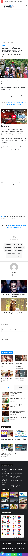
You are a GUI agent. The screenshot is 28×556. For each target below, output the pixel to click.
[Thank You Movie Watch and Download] (7, 373)
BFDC (20, 244)
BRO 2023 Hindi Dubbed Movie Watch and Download (20, 365)
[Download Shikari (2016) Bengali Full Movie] (5, 407)
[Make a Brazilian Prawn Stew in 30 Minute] (14, 506)
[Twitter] (15, 275)
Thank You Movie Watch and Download (7, 379)
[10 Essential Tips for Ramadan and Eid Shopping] (5, 494)
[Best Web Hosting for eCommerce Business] (21, 433)
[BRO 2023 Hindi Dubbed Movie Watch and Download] (21, 358)
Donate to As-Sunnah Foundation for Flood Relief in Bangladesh (6, 453)
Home (3, 42)
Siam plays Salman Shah (14, 256)
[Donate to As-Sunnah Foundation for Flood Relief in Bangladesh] (7, 447)
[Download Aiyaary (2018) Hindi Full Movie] (5, 400)
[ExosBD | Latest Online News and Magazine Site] (9, 6)
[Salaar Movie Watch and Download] (7, 358)
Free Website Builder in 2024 (20, 452)
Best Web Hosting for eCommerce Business (20, 438)
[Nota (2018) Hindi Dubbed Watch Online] (5, 394)
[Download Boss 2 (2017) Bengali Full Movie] (5, 419)
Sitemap (14, 550)
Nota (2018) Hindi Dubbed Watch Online (16, 393)
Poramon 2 (9, 250)
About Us (4, 548)
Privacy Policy (17, 548)
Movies (11, 42)
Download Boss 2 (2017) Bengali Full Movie (18, 418)
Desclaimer (23, 548)
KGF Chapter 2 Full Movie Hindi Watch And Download (17, 412)
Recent (21, 387)
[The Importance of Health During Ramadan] (7, 433)
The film (3, 216)
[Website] (11, 275)
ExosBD (4, 54)
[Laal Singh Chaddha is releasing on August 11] (21, 373)
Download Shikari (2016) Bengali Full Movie (18, 405)
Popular (7, 387)
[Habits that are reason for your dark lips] (23, 506)
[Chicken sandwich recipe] (23, 500)
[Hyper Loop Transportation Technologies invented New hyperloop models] (5, 506)
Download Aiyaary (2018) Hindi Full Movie (17, 399)
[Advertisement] (14, 24)
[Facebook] (13, 275)
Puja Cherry (19, 250)
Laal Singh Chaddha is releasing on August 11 (20, 379)
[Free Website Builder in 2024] (21, 447)
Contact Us (10, 548)
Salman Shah (11, 253)
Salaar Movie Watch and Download (7, 364)
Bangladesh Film (10, 244)
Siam (19, 253)
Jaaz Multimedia (19, 247)
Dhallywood (8, 247)
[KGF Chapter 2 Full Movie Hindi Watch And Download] (5, 413)
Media (7, 42)
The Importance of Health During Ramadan (7, 438)
